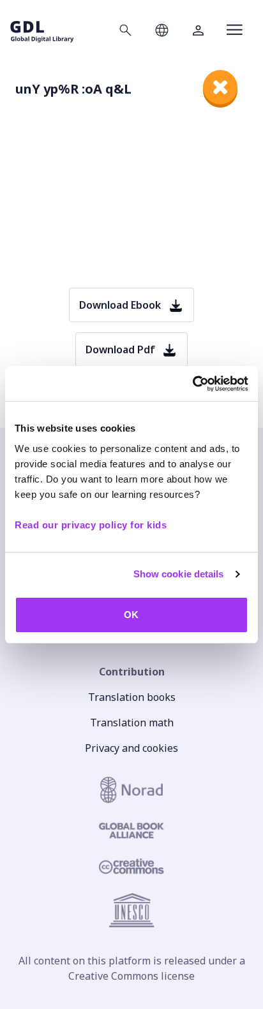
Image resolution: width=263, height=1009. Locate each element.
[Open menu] (234, 30)
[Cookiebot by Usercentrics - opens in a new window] (192, 384)
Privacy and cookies (131, 748)
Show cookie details (178, 573)
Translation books (132, 697)
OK (131, 614)
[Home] (42, 29)
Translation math (132, 723)
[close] (220, 87)
